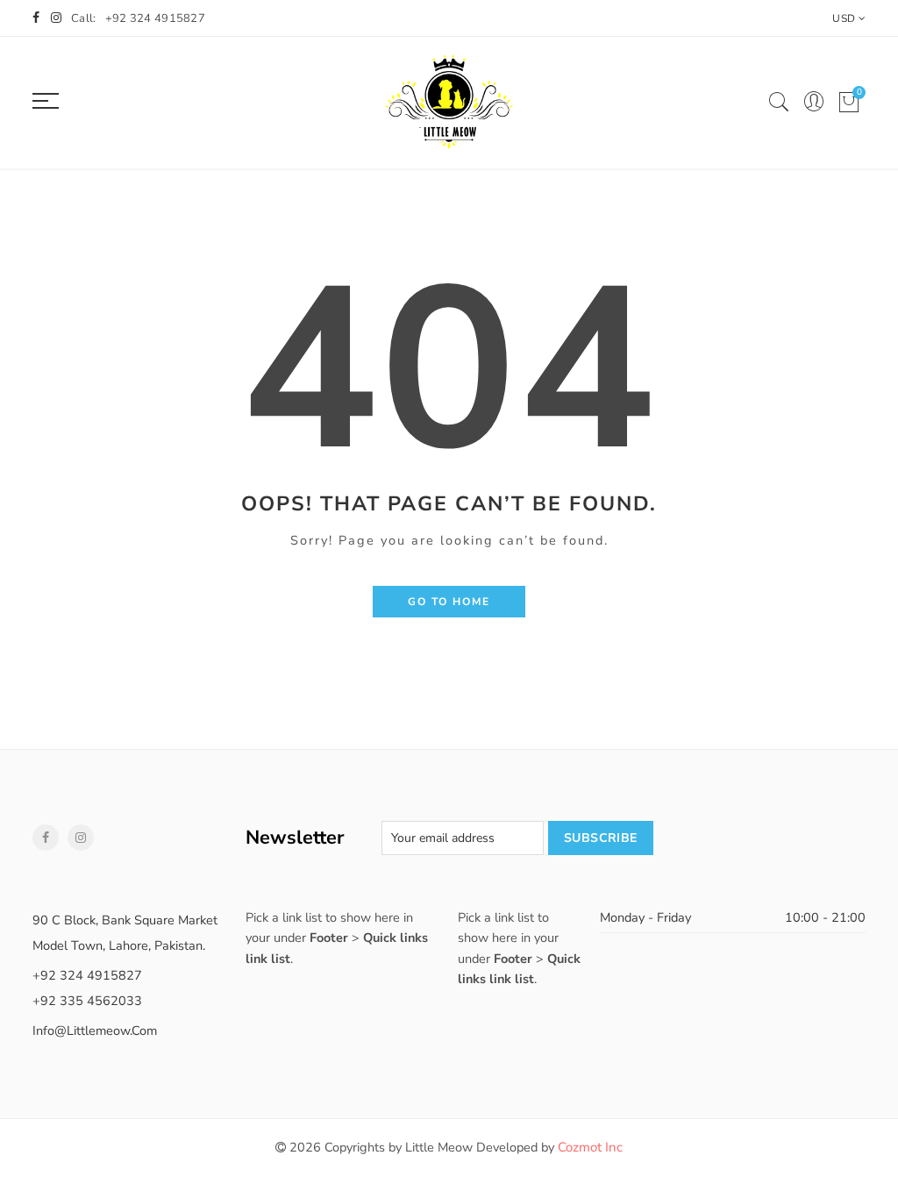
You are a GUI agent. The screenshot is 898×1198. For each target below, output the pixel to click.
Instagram (81, 837)
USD (843, 18)
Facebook (45, 837)
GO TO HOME (449, 602)
